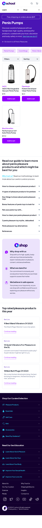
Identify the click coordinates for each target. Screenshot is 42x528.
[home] (8, 3)
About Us (5, 483)
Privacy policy (12, 509)
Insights (23, 490)
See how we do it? (30, 36)
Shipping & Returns (27, 487)
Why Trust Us (25, 483)
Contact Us (25, 494)
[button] (10, 10)
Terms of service (23, 509)
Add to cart (11, 99)
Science (5, 490)
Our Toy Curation (8, 487)
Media (4, 494)
